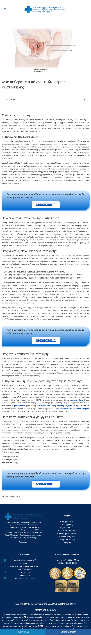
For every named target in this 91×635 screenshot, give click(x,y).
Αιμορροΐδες (67, 525)
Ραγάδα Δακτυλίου (67, 528)
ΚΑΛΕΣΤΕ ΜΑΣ (23, 632)
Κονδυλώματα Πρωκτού (67, 534)
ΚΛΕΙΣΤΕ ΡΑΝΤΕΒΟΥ (68, 632)
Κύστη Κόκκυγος (67, 522)
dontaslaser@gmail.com (25, 579)
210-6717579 (24, 572)
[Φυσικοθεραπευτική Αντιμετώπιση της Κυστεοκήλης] (45, 51)
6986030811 (25, 575)
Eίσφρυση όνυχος (67, 540)
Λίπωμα (67, 543)
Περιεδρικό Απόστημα (67, 531)
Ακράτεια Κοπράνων (67, 537)
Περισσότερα (23, 542)
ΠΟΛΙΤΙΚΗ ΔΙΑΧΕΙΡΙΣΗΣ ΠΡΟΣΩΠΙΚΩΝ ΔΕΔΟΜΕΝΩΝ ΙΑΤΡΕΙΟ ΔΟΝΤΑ (45, 604)
